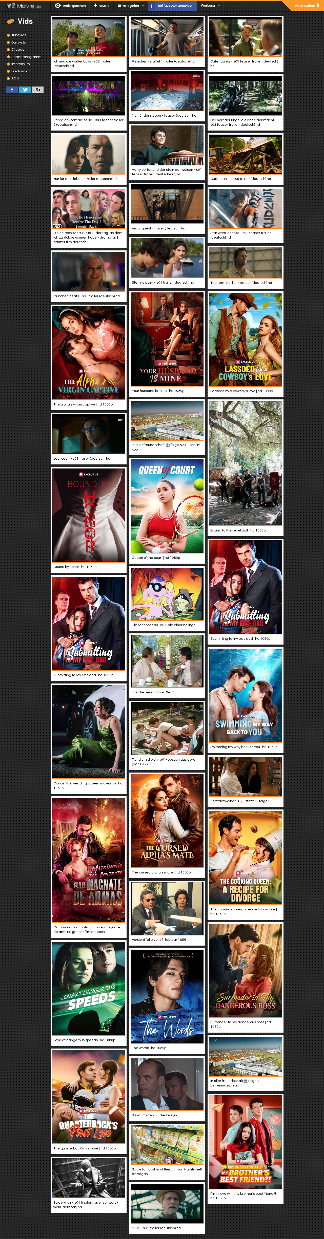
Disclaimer (20, 71)
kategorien (131, 6)
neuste (104, 6)
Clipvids (17, 49)
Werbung (208, 5)
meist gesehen (74, 6)
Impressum (20, 64)
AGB (15, 78)
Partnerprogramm (26, 57)
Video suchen (305, 6)
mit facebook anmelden (175, 5)
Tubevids (18, 35)
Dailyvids (18, 42)
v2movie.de (25, 5)
